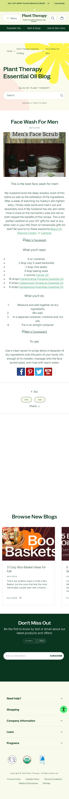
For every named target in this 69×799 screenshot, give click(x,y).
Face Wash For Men (52, 51)
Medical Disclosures (28, 783)
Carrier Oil (42, 275)
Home (9, 51)
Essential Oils (14, 28)
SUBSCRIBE (56, 656)
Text (42, 641)
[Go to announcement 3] (39, 9)
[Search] (53, 18)
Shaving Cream (26, 233)
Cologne (46, 233)
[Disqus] (34, 459)
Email (30, 641)
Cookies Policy (32, 779)
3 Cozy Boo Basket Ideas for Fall (26, 569)
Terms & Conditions (53, 779)
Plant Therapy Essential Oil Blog (28, 51)
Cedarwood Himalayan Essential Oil (41, 283)
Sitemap (46, 783)
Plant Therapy (33, 773)
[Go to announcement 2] (34, 9)
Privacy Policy (14, 779)
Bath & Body (34, 28)
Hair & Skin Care (56, 28)
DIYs (26, 399)
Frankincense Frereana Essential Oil (41, 279)
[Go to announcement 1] (30, 9)
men (40, 399)
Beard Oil (56, 229)
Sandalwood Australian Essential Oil (41, 287)
